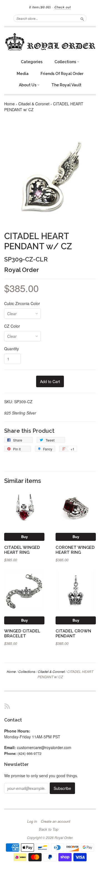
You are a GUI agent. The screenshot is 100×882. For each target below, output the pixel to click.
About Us (28, 85)
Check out (62, 7)
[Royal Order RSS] (7, 706)
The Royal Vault (66, 85)
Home (9, 103)
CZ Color (12, 326)
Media (23, 73)
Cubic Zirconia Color (22, 303)
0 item (40, 7)
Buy (24, 536)
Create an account (55, 821)
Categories (31, 62)
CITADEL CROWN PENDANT (73, 633)
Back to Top (48, 829)
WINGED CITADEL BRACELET (22, 633)
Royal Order (21, 269)
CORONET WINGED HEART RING (75, 550)
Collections (65, 62)
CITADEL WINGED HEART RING (22, 550)
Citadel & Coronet (33, 103)
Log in (32, 821)
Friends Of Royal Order (62, 73)
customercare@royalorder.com (44, 747)
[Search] (82, 18)
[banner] (50, 42)
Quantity (11, 348)
